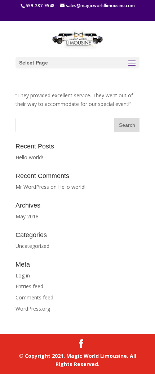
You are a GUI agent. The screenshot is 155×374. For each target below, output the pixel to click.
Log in (22, 275)
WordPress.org (32, 308)
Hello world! (29, 157)
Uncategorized (32, 245)
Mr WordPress (32, 186)
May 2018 (27, 216)
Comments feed (34, 297)
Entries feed (29, 286)
